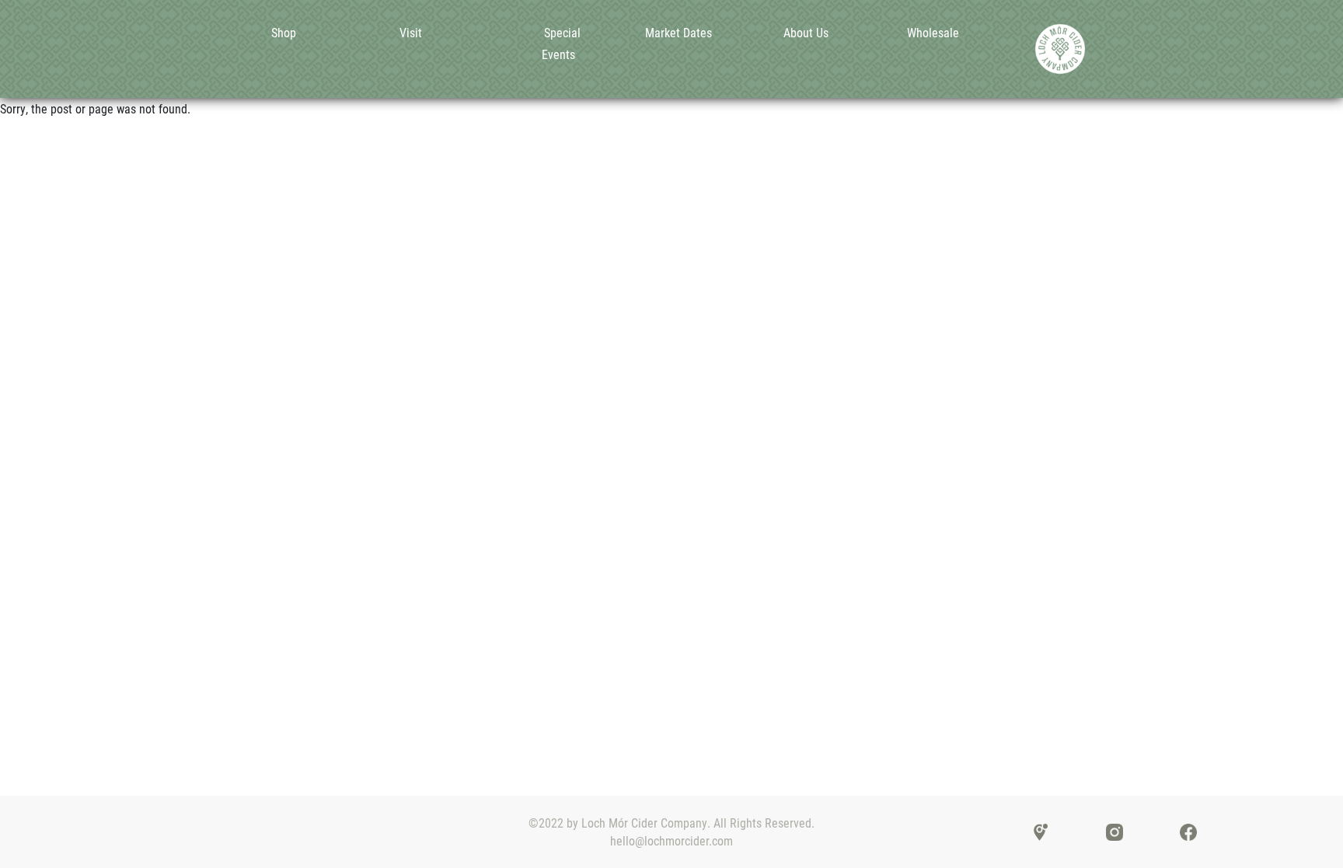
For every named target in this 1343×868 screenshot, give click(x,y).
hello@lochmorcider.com (671, 840)
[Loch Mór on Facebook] (1188, 831)
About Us (805, 32)
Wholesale (933, 32)
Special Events (561, 42)
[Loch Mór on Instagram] (1114, 831)
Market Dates (678, 32)
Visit (410, 32)
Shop (283, 32)
